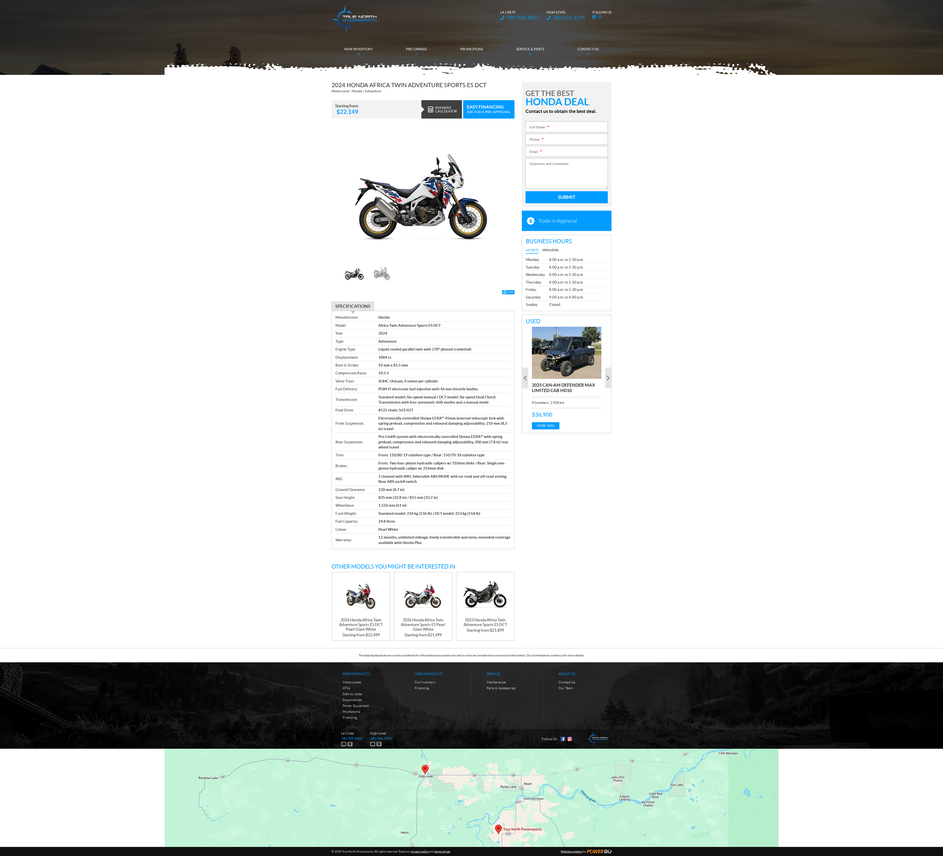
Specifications (352, 306)
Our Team (565, 688)
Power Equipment (356, 706)
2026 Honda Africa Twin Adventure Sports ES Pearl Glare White (423, 624)
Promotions (351, 712)
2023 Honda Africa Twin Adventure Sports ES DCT (485, 622)
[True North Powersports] (354, 19)
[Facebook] (563, 739)
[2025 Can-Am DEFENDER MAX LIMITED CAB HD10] (566, 353)
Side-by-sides (352, 694)
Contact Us (566, 682)
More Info (546, 426)
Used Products (429, 674)
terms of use (442, 851)
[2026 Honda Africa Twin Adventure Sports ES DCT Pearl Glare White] (361, 595)
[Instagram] (570, 739)
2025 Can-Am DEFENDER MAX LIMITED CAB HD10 (563, 387)
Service (493, 674)
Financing (350, 718)
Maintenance (496, 682)
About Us (566, 674)
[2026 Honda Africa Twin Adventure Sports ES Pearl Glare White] (423, 595)
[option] (423, 193)
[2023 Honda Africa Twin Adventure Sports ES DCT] (485, 595)
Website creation (571, 851)
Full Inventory (425, 682)
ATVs (346, 688)
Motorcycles (352, 682)
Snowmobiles (352, 700)
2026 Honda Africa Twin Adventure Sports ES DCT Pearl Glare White (361, 624)
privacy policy (420, 851)
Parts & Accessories (500, 688)
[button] (341, 193)
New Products (356, 674)
